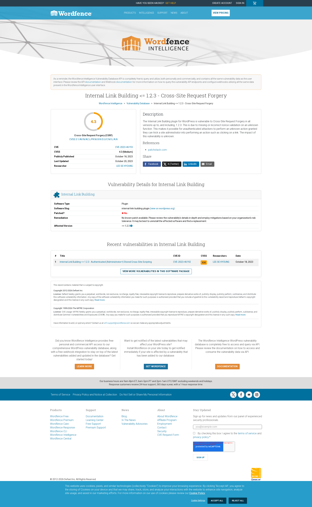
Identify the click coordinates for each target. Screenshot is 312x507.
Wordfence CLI (58, 431)
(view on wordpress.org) (162, 208)
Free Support (93, 423)
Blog (124, 416)
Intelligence (146, 13)
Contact (161, 427)
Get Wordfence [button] (156, 366)
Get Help (170, 3)
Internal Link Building (78, 194)
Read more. (100, 300)
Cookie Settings (198, 500)
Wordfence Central (60, 438)
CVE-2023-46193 (124, 147)
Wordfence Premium (62, 420)
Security (162, 431)
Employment (164, 423)
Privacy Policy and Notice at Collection (95, 394)
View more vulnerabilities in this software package (156, 271)
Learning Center (95, 420)
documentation (93, 82)
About (184, 13)
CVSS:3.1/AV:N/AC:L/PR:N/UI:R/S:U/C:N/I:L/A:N (93, 139)
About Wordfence (167, 416)
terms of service (247, 433)
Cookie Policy (197, 493)
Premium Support (96, 427)
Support (162, 13)
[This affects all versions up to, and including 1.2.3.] (131, 226)
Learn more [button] (84, 366)
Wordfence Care (59, 423)
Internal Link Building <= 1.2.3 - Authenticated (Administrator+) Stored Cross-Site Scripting (106, 262)
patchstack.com (157, 149)
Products (130, 13)
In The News (129, 420)
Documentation (94, 416)
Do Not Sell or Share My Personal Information (146, 394)
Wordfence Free (59, 416)
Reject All (238, 500)
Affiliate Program (167, 420)
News (174, 13)
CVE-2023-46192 (182, 262)
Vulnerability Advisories (135, 423)
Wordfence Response (62, 427)
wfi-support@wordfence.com (117, 323)
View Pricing (220, 13)
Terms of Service (60, 394)
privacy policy (201, 437)
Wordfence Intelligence (63, 434)
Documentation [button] (227, 366)
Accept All (217, 500)
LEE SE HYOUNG (124, 166)
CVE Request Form (168, 434)
